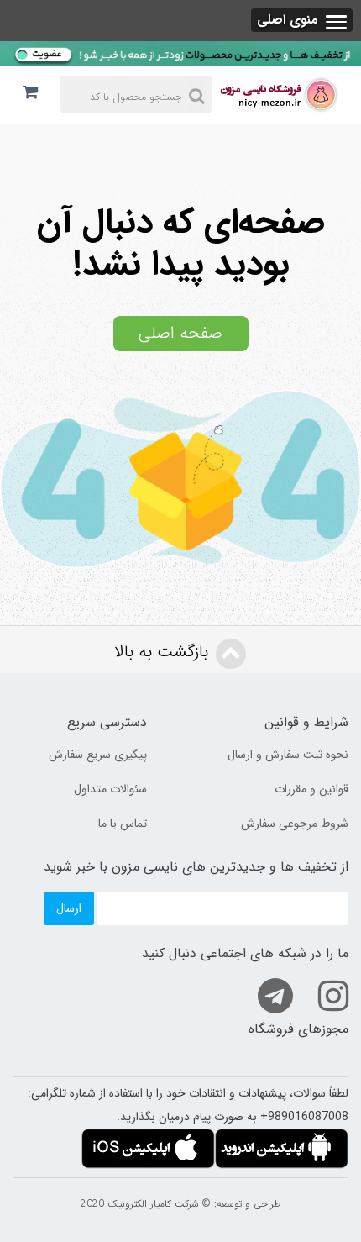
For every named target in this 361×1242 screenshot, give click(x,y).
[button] (302, 20)
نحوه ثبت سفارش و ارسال (288, 754)
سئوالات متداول (110, 789)
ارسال (68, 908)
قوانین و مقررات (311, 789)
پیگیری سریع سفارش (98, 754)
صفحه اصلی (180, 333)
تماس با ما (122, 823)
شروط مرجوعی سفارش (294, 823)
